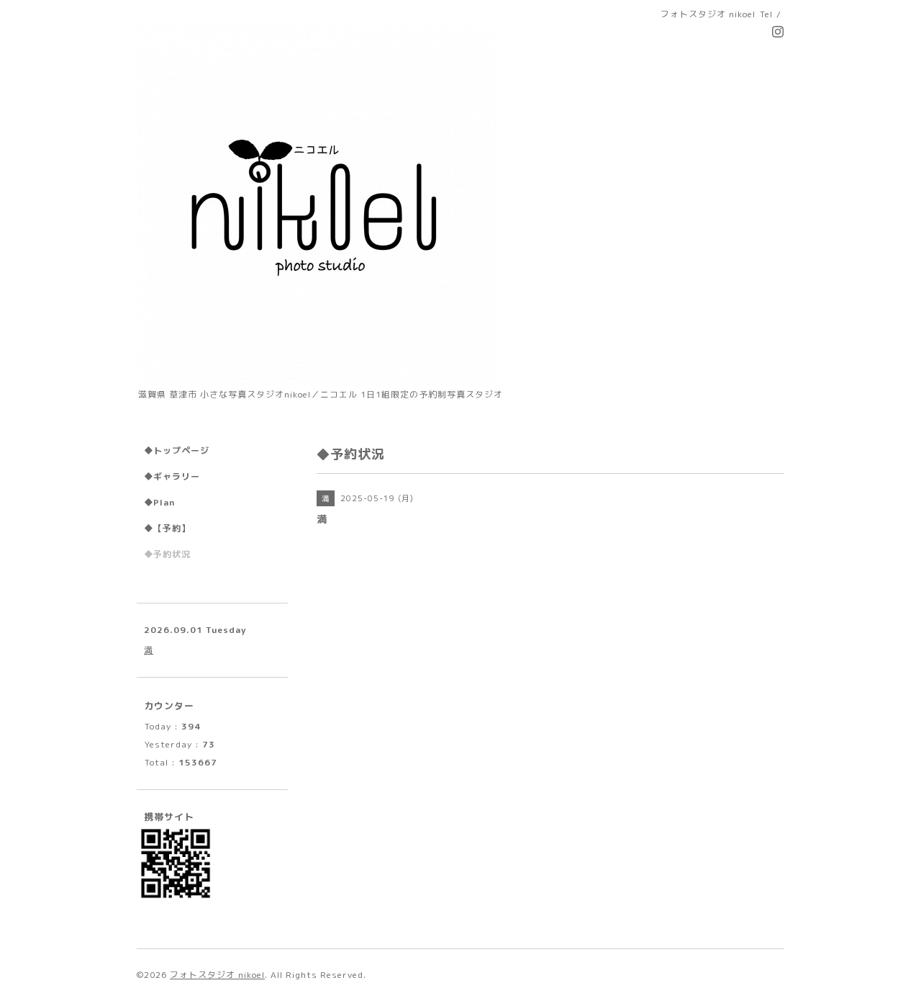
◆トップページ (176, 450)
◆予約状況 (167, 554)
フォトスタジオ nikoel (217, 975)
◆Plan (159, 502)
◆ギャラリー (172, 476)
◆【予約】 (167, 528)
